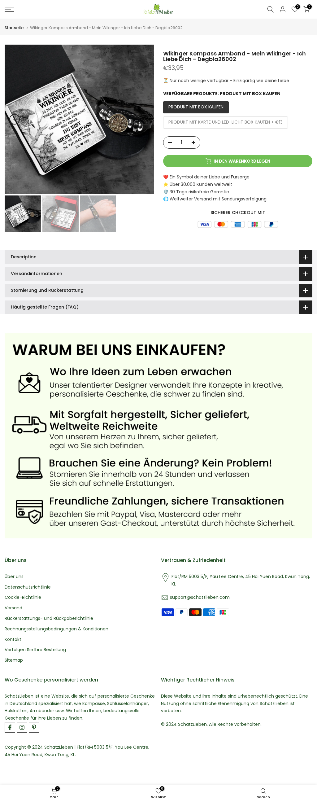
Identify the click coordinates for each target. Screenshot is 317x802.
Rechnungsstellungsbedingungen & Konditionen (56, 629)
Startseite (14, 28)
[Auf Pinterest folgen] (34, 727)
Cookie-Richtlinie (23, 597)
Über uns (14, 577)
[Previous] (14, 119)
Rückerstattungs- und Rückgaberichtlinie (49, 618)
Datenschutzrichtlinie (28, 587)
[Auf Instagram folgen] (22, 727)
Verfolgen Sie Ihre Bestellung (35, 650)
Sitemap (14, 660)
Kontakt (13, 639)
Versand (13, 608)
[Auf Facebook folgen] (10, 727)
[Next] (144, 119)
